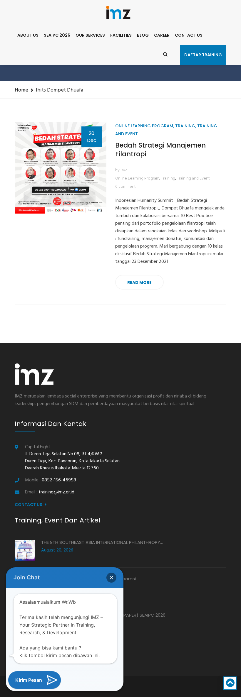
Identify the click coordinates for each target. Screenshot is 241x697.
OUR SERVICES (90, 35)
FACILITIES (121, 35)
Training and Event (193, 178)
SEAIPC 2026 (57, 35)
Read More (139, 282)
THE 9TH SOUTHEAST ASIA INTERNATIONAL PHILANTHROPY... (102, 542)
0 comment (125, 186)
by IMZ (121, 170)
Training (185, 126)
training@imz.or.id (56, 492)
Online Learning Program (144, 126)
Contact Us (188, 35)
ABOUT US (28, 35)
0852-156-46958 (59, 480)
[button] (111, 578)
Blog (143, 35)
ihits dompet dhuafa (59, 90)
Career (162, 35)
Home (21, 90)
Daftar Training (203, 55)
